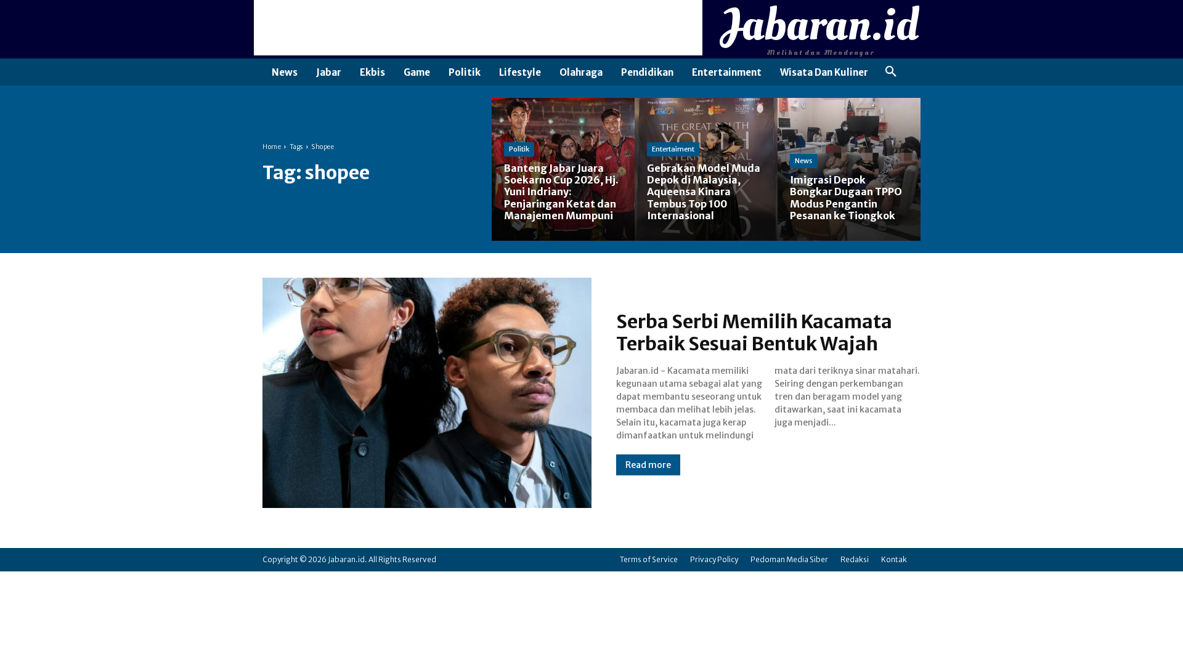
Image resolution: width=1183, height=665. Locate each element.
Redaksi (854, 559)
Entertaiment (673, 149)
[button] (891, 72)
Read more (648, 464)
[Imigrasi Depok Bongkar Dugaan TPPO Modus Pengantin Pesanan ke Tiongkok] (849, 169)
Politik (519, 149)
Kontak (894, 559)
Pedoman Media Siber (789, 559)
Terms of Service (649, 559)
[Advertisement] (478, 27)
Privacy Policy (714, 559)
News (803, 160)
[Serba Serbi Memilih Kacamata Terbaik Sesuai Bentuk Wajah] (427, 393)
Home (271, 147)
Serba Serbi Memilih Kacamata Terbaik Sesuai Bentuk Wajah (754, 332)
